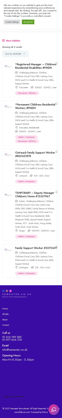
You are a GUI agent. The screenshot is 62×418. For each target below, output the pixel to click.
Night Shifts (33, 212)
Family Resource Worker (43, 208)
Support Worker (22, 83)
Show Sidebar (12, 40)
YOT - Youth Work (31, 223)
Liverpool (23, 175)
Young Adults (45, 223)
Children (42, 72)
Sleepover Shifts (22, 219)
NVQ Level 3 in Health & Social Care (31, 80)
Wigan (22, 230)
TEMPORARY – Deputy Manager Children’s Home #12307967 (34, 194)
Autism (22, 201)
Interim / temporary (26, 137)
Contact (5, 325)
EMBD (28, 208)
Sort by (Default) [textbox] (13, 53)
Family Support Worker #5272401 (36, 248)
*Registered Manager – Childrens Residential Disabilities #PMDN (35, 66)
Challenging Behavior (28, 72)
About (4, 319)
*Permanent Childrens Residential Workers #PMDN (35, 106)
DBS (37, 76)
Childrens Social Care (24, 76)
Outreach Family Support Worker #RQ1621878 (35, 154)
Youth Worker (32, 226)
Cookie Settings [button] (12, 21)
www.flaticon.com (22, 412)
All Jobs (5, 314)
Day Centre (40, 204)
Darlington (23, 267)
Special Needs (36, 219)
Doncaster (23, 87)
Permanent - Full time (27, 93)
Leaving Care (46, 76)
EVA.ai (45, 412)
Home (5, 308)
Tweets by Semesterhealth (13, 396)
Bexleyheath (34, 127)
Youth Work (20, 226)
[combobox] (15, 53)
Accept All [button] (28, 21)
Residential (39, 215)
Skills (51, 80)
